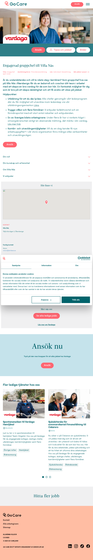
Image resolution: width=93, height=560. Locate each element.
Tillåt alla (76, 300)
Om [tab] (76, 265)
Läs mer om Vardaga (46, 325)
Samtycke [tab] (16, 265)
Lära (36, 105)
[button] (43, 477)
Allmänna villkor (10, 534)
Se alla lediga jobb (46, 316)
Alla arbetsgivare (10, 524)
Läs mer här (14, 124)
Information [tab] (46, 265)
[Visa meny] (88, 4)
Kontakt (6, 520)
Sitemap (6, 528)
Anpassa (44, 300)
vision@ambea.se (9, 250)
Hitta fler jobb (46, 495)
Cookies (6, 537)
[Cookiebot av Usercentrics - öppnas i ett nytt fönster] (79, 258)
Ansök (77, 4)
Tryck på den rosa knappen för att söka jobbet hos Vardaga (47, 356)
